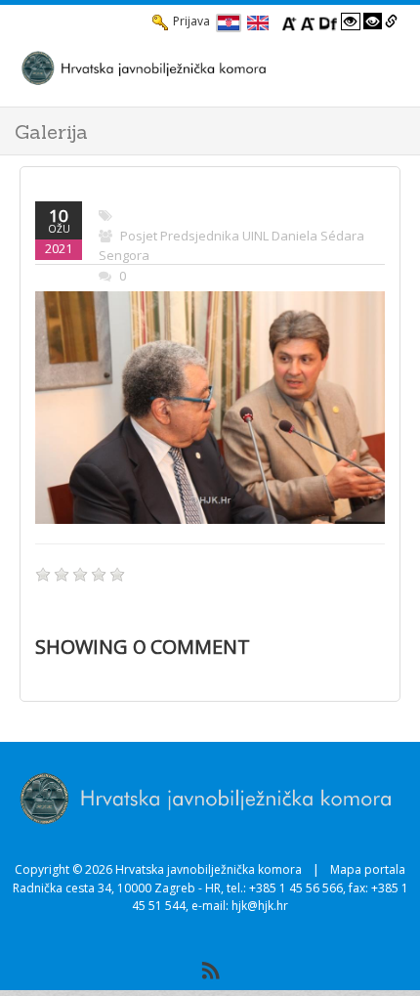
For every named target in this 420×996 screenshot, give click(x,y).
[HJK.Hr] (190, 67)
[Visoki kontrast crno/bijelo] (373, 21)
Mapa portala (367, 869)
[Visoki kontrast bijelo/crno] (350, 21)
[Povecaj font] (289, 21)
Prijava (191, 21)
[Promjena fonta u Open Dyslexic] (328, 21)
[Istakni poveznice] (391, 21)
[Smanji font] (307, 21)
